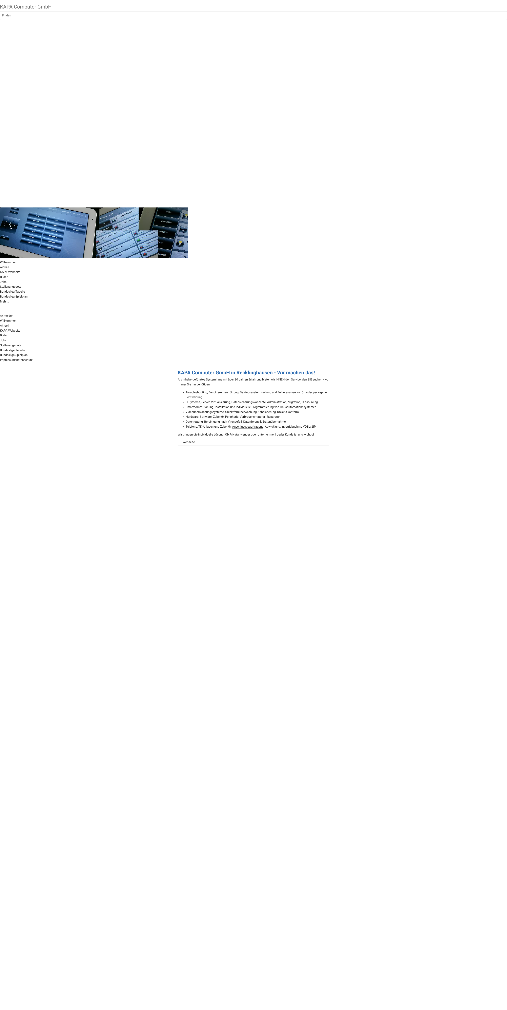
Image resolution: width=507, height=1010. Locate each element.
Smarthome (193, 407)
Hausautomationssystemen (298, 407)
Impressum (7, 360)
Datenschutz (24, 360)
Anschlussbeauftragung (248, 426)
